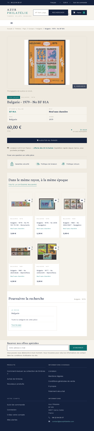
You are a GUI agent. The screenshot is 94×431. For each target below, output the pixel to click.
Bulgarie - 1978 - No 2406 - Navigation (47, 224)
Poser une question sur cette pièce (20, 155)
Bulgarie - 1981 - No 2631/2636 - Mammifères (20, 272)
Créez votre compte (16, 415)
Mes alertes (12, 420)
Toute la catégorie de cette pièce (24, 320)
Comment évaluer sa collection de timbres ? (26, 372)
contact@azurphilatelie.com (63, 421)
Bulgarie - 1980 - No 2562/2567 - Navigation (72, 224)
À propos (52, 386)
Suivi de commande (80, 2)
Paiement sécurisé (56, 391)
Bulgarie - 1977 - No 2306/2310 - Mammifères (46, 272)
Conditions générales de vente (61, 381)
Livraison (52, 371)
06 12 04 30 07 (16, 2)
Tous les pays (16, 325)
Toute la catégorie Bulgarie (22, 184)
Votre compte (13, 398)
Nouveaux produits (15, 384)
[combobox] (41, 12)
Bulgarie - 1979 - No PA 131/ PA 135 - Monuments (20, 224)
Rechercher (58, 12)
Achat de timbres (14, 379)
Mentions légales (55, 376)
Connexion (11, 410)
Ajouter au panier (47, 140)
